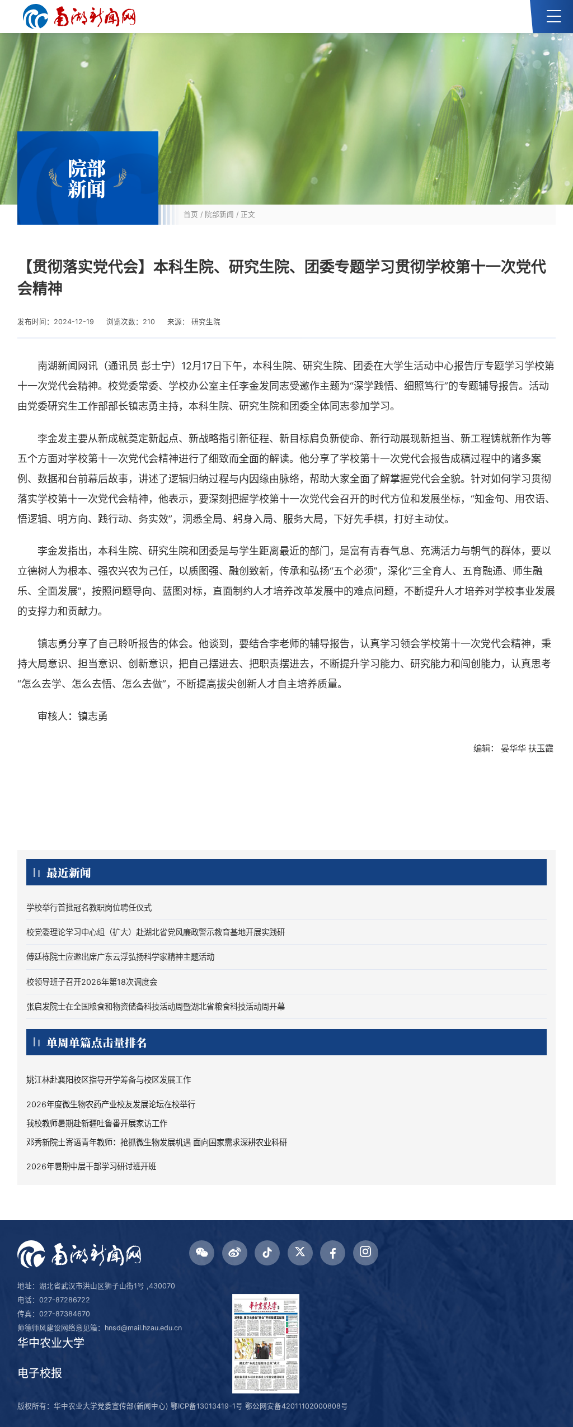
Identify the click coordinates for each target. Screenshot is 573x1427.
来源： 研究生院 (193, 321)
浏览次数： (130, 321)
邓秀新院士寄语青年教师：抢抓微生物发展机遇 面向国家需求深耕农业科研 (156, 1142)
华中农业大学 (50, 1343)
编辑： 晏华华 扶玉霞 (514, 748)
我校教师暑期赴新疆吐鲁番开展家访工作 (96, 1123)
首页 (191, 214)
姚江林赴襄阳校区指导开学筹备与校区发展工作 (108, 1079)
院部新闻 (219, 214)
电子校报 (39, 1373)
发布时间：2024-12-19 (55, 321)
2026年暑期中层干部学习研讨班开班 (91, 1166)
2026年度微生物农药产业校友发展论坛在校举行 (110, 1104)
